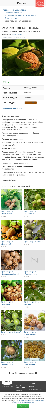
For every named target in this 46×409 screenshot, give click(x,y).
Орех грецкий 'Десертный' (7, 242)
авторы (31, 386)
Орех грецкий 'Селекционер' (30, 333)
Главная (6, 10)
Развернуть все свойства (12, 108)
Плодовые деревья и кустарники (20, 15)
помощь (19, 391)
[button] (23, 57)
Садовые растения (13, 13)
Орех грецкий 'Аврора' (33, 241)
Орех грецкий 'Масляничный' (30, 272)
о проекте (32, 383)
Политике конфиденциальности (23, 402)
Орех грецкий (11, 18)
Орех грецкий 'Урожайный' (30, 212)
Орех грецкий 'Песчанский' (7, 212)
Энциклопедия (19, 10)
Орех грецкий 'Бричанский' (30, 363)
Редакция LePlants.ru (10, 180)
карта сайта (20, 388)
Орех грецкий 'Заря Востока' (32, 303)
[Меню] (3, 3)
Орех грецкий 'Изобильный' (7, 363)
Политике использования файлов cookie (31, 400)
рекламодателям (35, 389)
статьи (18, 385)
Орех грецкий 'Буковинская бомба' (10, 272)
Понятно (23, 406)
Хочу (7, 82)
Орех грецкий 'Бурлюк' (11, 332)
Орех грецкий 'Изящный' (7, 303)
